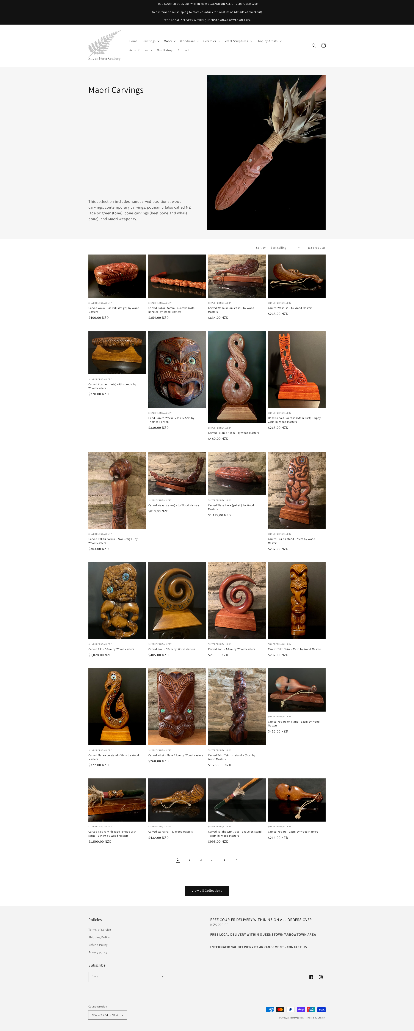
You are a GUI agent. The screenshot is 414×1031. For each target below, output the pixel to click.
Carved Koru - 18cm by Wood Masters (231, 649)
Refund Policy (98, 945)
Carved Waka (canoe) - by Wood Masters (173, 505)
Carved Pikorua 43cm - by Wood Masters (233, 433)
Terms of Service (99, 930)
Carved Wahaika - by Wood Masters (290, 308)
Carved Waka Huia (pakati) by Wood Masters (231, 507)
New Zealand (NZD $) (105, 1015)
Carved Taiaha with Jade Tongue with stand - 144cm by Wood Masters (112, 833)
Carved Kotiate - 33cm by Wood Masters (293, 831)
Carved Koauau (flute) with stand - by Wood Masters (112, 386)
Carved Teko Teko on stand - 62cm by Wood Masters (231, 757)
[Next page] (236, 859)
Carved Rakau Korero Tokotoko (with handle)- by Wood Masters (171, 310)
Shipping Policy (99, 937)
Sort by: (261, 248)
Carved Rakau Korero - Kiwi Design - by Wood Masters (113, 541)
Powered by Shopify (315, 1017)
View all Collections (207, 890)
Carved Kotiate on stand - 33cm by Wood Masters (294, 723)
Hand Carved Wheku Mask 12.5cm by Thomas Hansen (171, 420)
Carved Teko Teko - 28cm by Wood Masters (294, 649)
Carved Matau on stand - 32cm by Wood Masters (113, 757)
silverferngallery (295, 1017)
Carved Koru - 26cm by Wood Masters (171, 649)
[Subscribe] (161, 977)
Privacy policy (97, 952)
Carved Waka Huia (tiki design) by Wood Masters (113, 310)
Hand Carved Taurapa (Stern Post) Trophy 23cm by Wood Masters (294, 420)
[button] (150, 41)
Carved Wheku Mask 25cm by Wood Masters (175, 755)
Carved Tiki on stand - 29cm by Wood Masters (291, 541)
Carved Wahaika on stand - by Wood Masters (231, 310)
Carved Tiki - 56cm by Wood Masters (111, 649)
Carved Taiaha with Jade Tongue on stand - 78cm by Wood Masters (235, 833)
